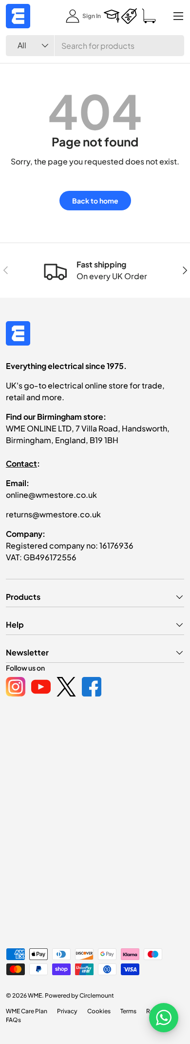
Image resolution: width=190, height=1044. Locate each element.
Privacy (67, 1011)
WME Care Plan (26, 1011)
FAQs (13, 1020)
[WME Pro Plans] (129, 16)
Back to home (95, 200)
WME (35, 995)
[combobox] (95, 45)
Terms (128, 1011)
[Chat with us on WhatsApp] (163, 1017)
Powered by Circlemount (79, 995)
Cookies (99, 1011)
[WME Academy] (111, 16)
